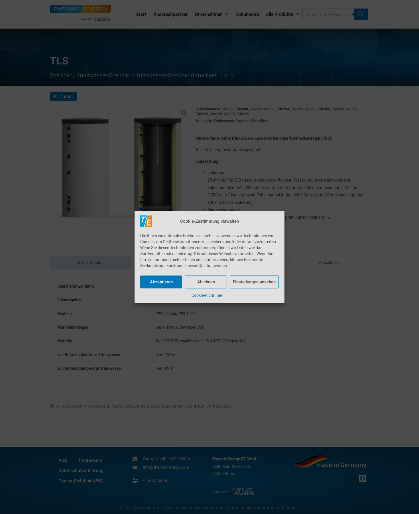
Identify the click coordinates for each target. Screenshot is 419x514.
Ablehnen (206, 282)
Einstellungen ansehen (254, 282)
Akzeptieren (161, 282)
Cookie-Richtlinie (207, 295)
